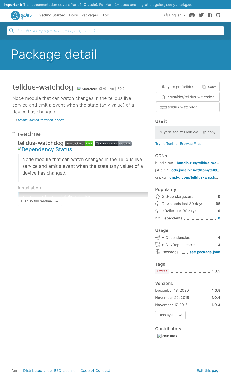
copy (212, 86)
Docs (73, 15)
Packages (89, 15)
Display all (166, 315)
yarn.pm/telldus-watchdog (190, 86)
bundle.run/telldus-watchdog (203, 163)
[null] (79, 143)
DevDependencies (181, 244)
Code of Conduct (95, 370)
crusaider (89, 88)
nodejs (59, 120)
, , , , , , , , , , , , (179, 244)
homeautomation (41, 120)
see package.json (204, 252)
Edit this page (208, 370)
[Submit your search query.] (11, 30)
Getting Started (52, 15)
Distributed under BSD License (49, 370)
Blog (105, 15)
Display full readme (36, 201)
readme (29, 134)
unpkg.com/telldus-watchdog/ (196, 177)
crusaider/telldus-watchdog (191, 97)
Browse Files (190, 143)
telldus (23, 120)
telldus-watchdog (183, 107)
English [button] (175, 15)
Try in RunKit (166, 143)
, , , (176, 237)
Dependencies (178, 237)
